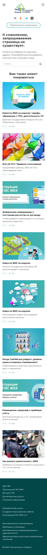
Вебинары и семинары (14, 527)
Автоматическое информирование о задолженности (20, 531)
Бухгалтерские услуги (13, 496)
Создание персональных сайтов (18, 512)
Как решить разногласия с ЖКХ (20, 461)
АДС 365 (6, 486)
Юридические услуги (13, 508)
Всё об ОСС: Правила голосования (22, 164)
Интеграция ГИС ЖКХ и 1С (15, 515)
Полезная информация (14, 500)
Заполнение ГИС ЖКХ (13, 489)
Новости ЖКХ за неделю (16, 263)
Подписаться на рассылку (23, 25)
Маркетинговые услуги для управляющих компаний (23, 537)
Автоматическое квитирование (18, 523)
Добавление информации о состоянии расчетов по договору (21, 213)
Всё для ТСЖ (9, 493)
